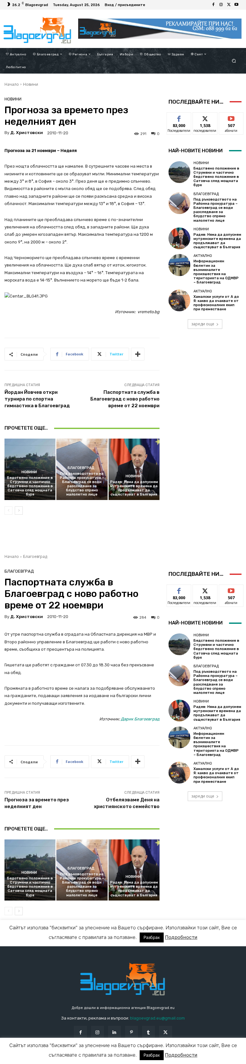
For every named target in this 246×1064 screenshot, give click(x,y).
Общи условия (73, 1059)
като (179, 117)
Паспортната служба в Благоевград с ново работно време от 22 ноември (125, 399)
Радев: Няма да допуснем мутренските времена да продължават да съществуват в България (134, 488)
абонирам (231, 117)
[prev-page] (8, 510)
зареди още (202, 324)
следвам (205, 117)
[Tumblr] (148, 1032)
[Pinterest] (131, 1032)
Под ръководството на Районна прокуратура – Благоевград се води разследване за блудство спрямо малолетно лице (82, 484)
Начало (11, 84)
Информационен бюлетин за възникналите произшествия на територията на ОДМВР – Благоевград (216, 271)
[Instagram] (221, 5)
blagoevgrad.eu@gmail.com (157, 1018)
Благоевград (81, 468)
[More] (137, 354)
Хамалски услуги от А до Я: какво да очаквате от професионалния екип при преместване (216, 303)
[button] (234, 60)
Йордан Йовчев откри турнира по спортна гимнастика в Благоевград (37, 399)
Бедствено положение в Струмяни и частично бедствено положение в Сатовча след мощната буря (30, 486)
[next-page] (19, 510)
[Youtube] (236, 5)
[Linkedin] (114, 1032)
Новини (30, 84)
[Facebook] (213, 5)
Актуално (202, 256)
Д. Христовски (26, 133)
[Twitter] (229, 5)
